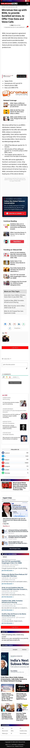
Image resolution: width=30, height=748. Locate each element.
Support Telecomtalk (7, 0)
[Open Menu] (27, 3)
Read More (17, 241)
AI (11, 733)
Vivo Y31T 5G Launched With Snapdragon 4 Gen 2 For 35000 (12, 562)
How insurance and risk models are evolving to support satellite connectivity (11, 416)
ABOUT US (8, 744)
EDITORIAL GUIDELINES (18, 744)
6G (2, 728)
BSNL (12, 731)
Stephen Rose (7, 432)
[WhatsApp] (23, 324)
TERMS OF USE (10, 746)
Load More (15, 347)
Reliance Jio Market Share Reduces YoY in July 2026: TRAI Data (14, 575)
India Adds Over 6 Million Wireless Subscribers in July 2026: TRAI (15, 296)
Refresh (5, 557)
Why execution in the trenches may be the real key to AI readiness (11, 438)
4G (20, 728)
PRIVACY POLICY (19, 746)
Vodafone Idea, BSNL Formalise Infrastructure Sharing (14, 301)
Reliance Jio (5, 733)
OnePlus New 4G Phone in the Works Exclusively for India (14, 615)
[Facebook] (5, 324)
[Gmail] (14, 324)
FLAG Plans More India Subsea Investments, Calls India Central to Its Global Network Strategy (14, 679)
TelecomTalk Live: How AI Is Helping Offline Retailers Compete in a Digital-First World (21, 696)
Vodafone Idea (23, 731)
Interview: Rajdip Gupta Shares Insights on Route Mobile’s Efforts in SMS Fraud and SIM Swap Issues (21, 717)
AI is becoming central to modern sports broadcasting (11, 403)
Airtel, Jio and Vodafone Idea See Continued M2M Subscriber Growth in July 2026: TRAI (14, 588)
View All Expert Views (15, 548)
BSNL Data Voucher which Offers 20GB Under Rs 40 (14, 306)
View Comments (15, 382)
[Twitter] (10, 324)
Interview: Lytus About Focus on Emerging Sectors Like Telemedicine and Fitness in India (7, 716)
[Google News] (17, 328)
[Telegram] (10, 328)
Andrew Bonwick (8, 409)
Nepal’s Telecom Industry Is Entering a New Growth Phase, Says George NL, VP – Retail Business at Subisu (7, 697)
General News (23, 733)
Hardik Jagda (6, 397)
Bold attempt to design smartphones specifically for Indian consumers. (10, 427)
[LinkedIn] (19, 324)
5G (11, 728)
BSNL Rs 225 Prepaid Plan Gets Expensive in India (13, 312)
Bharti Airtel (5, 731)
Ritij (12, 25)
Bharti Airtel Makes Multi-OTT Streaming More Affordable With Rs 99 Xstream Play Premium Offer (20, 486)
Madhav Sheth (7, 421)
